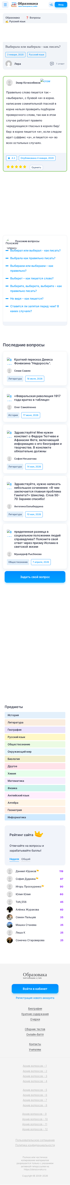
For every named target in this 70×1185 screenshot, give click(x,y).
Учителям (35, 1049)
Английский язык (18, 795)
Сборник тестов (35, 1029)
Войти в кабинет (35, 989)
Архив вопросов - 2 (35, 1071)
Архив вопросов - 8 (35, 1105)
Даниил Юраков (26, 871)
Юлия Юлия (23, 894)
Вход (60, 4)
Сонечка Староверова (30, 940)
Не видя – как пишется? (26, 298)
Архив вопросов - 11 (34, 1124)
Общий (25, 859)
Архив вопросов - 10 (35, 1119)
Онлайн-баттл (35, 1034)
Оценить (36, 167)
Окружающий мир (20, 751)
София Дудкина (26, 878)
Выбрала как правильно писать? (32, 258)
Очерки (35, 1019)
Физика (12, 788)
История (13, 415)
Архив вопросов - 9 (34, 1113)
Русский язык (36, 54)
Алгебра (13, 802)
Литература (15, 378)
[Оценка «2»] (12, 167)
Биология (14, 758)
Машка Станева (26, 924)
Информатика (17, 817)
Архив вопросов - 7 (35, 1100)
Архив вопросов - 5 (35, 1089)
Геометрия (15, 810)
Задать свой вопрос (35, 577)
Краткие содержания (35, 1013)
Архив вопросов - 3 (35, 1076)
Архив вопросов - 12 (35, 1129)
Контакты (35, 1044)
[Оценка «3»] (16, 167)
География (14, 729)
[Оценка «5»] (24, 167)
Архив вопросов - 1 (35, 1065)
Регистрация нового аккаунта (35, 997)
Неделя (14, 859)
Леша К (20, 932)
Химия (12, 773)
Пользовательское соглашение (35, 1140)
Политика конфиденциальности (35, 1145)
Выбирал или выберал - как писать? (35, 250)
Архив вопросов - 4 (35, 1081)
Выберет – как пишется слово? (32, 278)
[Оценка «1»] (8, 167)
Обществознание (18, 562)
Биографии (35, 1008)
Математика (16, 780)
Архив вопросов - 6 (35, 1094)
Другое (12, 766)
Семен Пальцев (26, 917)
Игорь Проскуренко (28, 886)
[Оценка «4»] (20, 167)
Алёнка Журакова (27, 909)
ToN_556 (21, 901)
